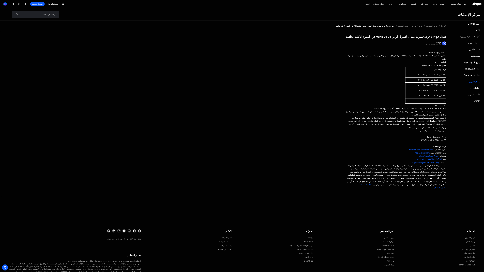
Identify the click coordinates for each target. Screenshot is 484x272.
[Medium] (108, 230)
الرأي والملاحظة (388, 245)
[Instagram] (118, 230)
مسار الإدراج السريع (468, 249)
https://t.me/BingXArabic (429, 156)
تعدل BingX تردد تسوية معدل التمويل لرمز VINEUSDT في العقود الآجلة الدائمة (365, 26)
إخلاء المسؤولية (226, 245)
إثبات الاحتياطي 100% (304, 249)
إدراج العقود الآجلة (472, 68)
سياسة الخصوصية (225, 241)
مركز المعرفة (389, 265)
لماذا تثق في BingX (305, 253)
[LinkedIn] (113, 230)
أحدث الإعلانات (474, 23)
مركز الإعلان (308, 257)
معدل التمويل (474, 81)
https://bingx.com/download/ (421, 149)
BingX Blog (308, 261)
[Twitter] (139, 230)
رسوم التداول (470, 241)
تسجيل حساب (37, 4)
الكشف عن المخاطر (224, 249)
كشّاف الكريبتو (474, 94)
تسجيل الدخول (53, 4)
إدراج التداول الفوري (471, 62)
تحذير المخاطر (439, 187)
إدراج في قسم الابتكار (471, 75)
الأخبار (473, 245)
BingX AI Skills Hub (467, 265)
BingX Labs (308, 241)
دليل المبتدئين (389, 237)
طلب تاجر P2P (469, 253)
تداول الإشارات (469, 257)
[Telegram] (134, 230)
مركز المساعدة (431, 26)
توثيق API (390, 253)
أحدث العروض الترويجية (470, 36)
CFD (478, 30)
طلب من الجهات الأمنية (385, 249)
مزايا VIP (390, 261)
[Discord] (129, 230)
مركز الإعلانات (417, 26)
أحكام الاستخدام (366, 184)
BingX (443, 26)
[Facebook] (124, 230)
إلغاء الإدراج (475, 88)
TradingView (470, 261)
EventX (477, 100)
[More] (103, 230)
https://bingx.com (422, 153)
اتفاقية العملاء (227, 237)
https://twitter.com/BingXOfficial (428, 159)
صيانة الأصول (474, 49)
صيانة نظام (475, 56)
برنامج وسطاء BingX (386, 257)
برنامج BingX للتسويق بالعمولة (301, 245)
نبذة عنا (310, 237)
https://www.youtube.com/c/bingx (426, 162)
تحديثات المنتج (474, 43)
